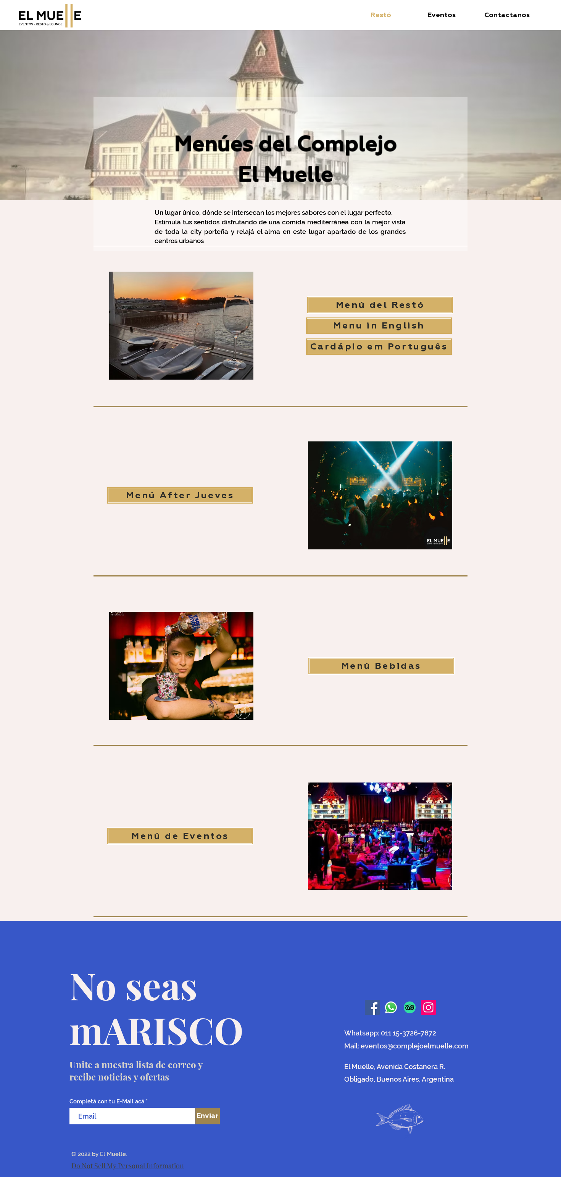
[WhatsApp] (391, 1007)
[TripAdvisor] (409, 1007)
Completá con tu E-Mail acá (106, 1102)
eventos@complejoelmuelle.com (415, 1046)
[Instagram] (428, 1007)
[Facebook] (372, 1007)
